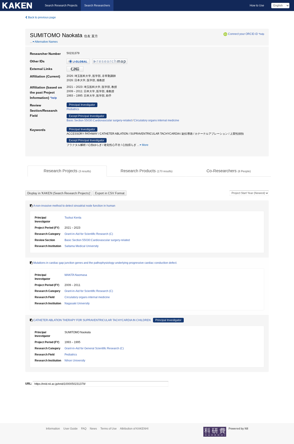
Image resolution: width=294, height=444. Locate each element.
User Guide (70, 428)
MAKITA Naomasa (76, 275)
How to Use (257, 5)
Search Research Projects (61, 5)
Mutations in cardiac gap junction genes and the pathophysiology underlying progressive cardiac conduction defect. (105, 262)
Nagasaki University (77, 303)
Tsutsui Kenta (73, 217)
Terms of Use (108, 428)
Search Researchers (97, 5)
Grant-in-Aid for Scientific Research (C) (89, 234)
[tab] (67, 171)
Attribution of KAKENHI (134, 428)
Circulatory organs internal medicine (156, 120)
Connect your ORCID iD (243, 34)
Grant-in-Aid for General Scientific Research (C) (94, 348)
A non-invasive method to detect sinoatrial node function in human (74, 205)
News (93, 428)
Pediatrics (73, 109)
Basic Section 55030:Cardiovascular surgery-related (99, 120)
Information (53, 428)
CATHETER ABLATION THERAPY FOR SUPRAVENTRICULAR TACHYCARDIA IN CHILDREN (92, 320)
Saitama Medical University (82, 246)
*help (261, 34)
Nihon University (75, 360)
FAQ (83, 428)
